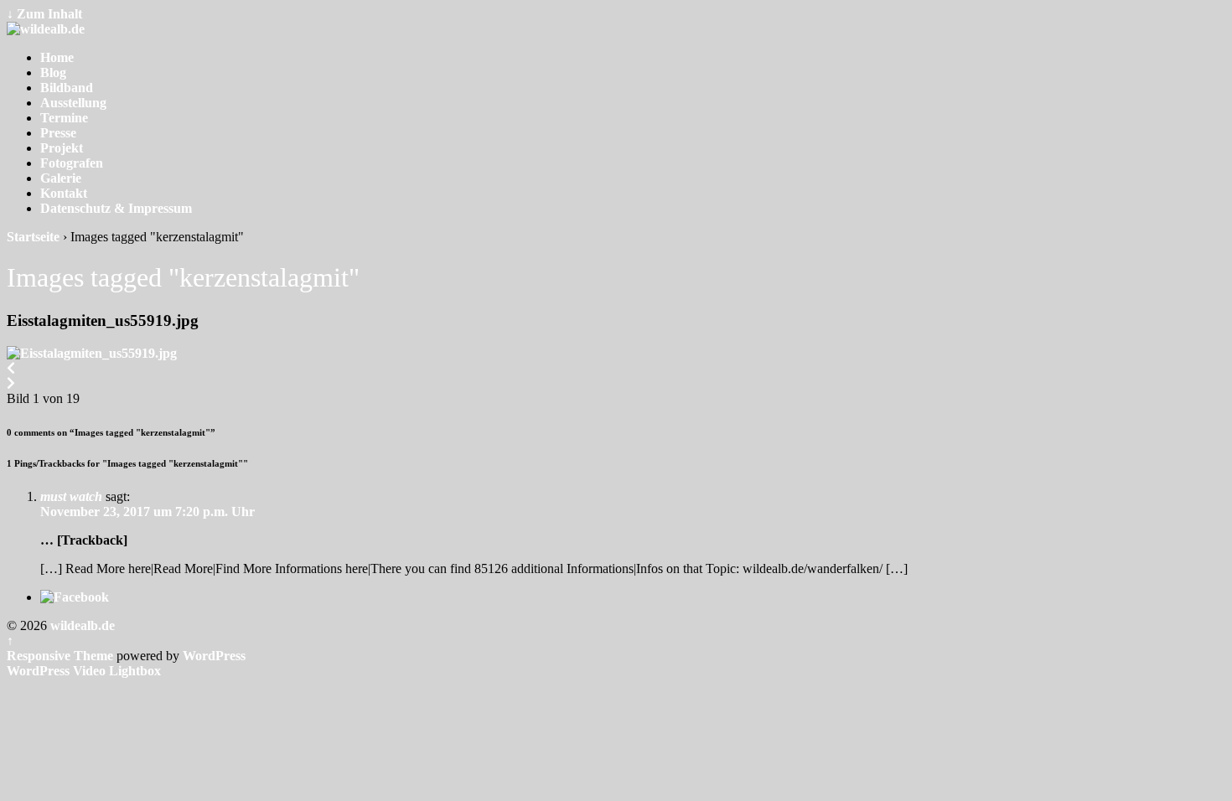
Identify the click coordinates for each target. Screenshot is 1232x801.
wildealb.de (81, 625)
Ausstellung (73, 103)
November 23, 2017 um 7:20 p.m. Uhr (147, 511)
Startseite (33, 237)
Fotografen (71, 163)
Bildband (66, 87)
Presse (58, 133)
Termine (64, 118)
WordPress (214, 656)
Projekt (61, 148)
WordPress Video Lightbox (84, 671)
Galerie (60, 178)
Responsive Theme (60, 656)
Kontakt (63, 193)
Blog (53, 72)
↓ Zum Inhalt (44, 14)
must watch (71, 496)
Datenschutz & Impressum (116, 208)
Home (57, 57)
